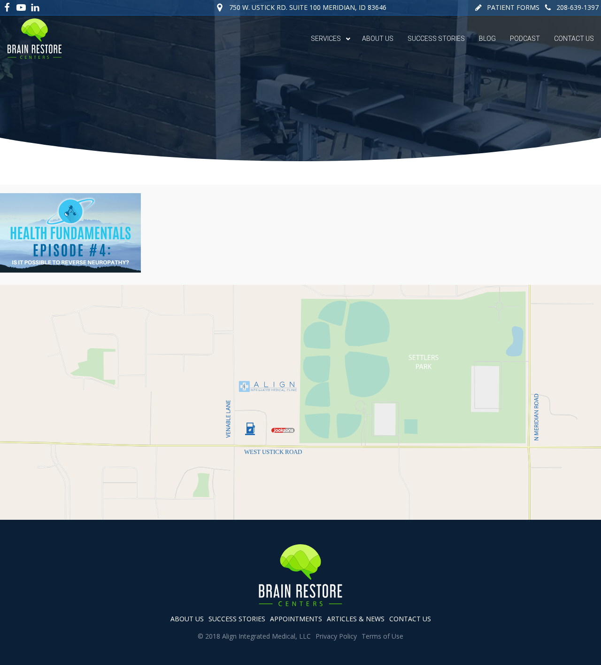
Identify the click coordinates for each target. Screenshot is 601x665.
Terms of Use (382, 636)
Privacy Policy (336, 636)
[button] (507, 7)
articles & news (356, 618)
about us (187, 618)
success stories (236, 618)
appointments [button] (296, 618)
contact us (410, 618)
